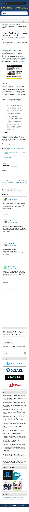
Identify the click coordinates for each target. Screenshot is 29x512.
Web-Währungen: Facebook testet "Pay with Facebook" (14, 152)
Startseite (5, 24)
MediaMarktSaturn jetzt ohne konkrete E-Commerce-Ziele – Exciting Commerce (13, 453)
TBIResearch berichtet (7, 86)
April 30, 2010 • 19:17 (12, 245)
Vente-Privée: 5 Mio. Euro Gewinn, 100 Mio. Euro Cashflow (14, 156)
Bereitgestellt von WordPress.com (14, 505)
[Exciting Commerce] (14, 8)
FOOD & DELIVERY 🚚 (6, 21)
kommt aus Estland (19, 61)
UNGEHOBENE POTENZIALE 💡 (18, 21)
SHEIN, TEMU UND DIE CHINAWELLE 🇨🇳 (9, 19)
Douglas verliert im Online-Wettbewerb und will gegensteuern (14, 406)
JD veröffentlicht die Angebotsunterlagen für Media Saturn (14, 455)
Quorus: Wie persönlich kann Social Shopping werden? (8, 182)
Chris (9, 220)
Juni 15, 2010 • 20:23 (12, 268)
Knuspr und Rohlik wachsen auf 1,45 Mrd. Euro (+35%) (14, 419)
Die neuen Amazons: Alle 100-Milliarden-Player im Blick (14, 432)
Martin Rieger (12, 267)
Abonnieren (8, 342)
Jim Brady (11, 243)
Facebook (12, 24)
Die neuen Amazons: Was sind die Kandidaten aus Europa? (14, 426)
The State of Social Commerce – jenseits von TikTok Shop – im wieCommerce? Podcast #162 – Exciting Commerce (14, 437)
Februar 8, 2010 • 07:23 (12, 200)
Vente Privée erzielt (7, 136)
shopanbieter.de (12, 199)
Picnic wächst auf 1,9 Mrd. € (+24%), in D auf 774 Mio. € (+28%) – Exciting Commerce (14, 417)
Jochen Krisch (9, 37)
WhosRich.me (5, 50)
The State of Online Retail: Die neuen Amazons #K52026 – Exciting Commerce (14, 424)
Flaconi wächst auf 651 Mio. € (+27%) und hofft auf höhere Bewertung (14, 398)
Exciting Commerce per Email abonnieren (13, 497)
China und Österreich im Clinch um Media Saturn (14, 462)
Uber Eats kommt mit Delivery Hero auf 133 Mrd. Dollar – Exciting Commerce (13, 431)
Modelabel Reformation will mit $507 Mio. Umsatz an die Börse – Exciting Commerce (13, 410)
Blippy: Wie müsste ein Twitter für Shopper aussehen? (14, 149)
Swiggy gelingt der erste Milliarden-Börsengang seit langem (14, 412)
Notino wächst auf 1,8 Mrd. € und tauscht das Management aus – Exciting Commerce (14, 396)
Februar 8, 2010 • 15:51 (12, 222)
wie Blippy (14, 50)
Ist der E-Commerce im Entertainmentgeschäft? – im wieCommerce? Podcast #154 (14, 448)
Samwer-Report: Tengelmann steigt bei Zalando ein (21, 182)
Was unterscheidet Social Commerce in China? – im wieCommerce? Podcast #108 (13, 440)
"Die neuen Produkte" (18, 190)
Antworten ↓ (6, 214)
